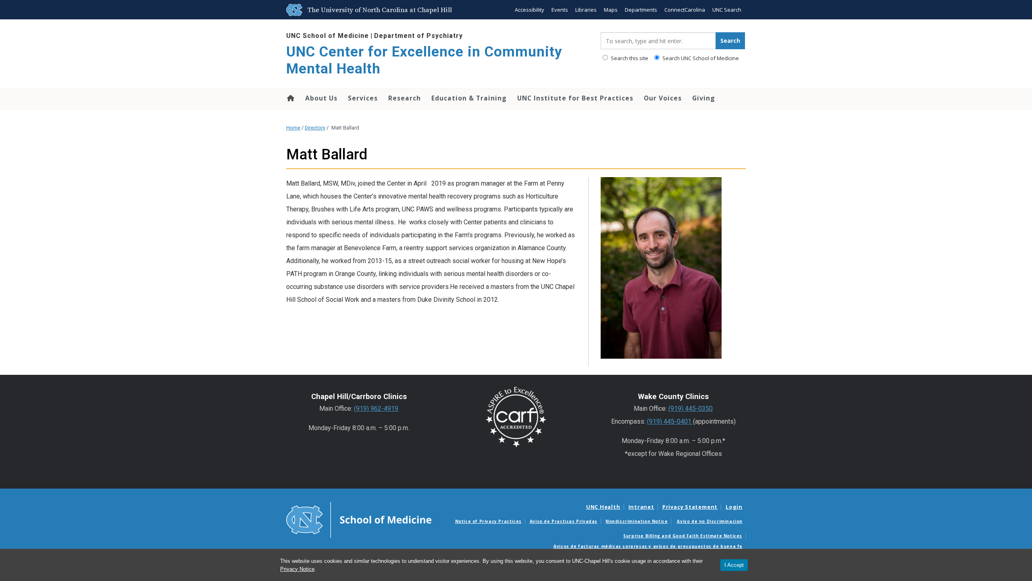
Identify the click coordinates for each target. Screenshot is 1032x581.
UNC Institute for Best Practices (575, 98)
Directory (315, 128)
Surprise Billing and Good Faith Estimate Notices (682, 536)
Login (734, 506)
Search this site (629, 58)
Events (559, 9)
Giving (703, 98)
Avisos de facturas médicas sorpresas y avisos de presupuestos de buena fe (648, 546)
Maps (611, 9)
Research (404, 98)
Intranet (641, 506)
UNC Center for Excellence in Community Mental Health (424, 60)
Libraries (586, 9)
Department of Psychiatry (418, 36)
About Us (321, 98)
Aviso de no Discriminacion (710, 521)
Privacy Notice (297, 569)
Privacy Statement (690, 506)
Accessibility (529, 9)
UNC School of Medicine (327, 36)
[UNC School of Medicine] (358, 519)
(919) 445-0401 (670, 421)
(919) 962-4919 (376, 408)
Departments (641, 9)
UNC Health (603, 506)
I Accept (734, 565)
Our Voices (663, 98)
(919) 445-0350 (690, 408)
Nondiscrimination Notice (636, 521)
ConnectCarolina (684, 9)
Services (363, 98)
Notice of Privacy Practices (488, 521)
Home (290, 98)
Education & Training (469, 98)
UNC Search (726, 9)
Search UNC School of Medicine (700, 58)
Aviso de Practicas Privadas (563, 521)
